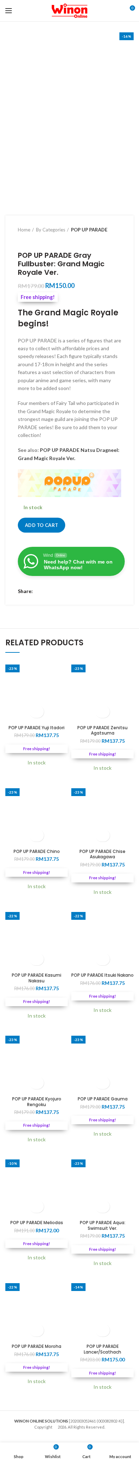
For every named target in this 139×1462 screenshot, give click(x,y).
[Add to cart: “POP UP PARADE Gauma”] (102, 1083)
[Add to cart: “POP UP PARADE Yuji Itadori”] (36, 711)
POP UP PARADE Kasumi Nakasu (36, 977)
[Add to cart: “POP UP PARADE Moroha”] (36, 1330)
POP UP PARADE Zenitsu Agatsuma (102, 730)
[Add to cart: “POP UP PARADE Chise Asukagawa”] (102, 835)
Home (24, 230)
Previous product (21, 240)
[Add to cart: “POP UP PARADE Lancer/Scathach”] (102, 1330)
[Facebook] (40, 591)
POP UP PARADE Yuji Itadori (37, 728)
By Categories (50, 230)
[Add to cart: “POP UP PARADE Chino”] (36, 835)
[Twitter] (49, 591)
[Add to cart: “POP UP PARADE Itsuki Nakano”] (102, 959)
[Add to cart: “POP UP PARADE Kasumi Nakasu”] (36, 959)
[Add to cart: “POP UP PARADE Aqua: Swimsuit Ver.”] (102, 1206)
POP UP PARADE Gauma (103, 1099)
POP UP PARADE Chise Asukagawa (102, 854)
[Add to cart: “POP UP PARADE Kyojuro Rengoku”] (36, 1083)
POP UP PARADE (89, 230)
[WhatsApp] (57, 591)
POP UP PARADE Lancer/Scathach (102, 1349)
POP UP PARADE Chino (37, 851)
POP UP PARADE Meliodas (36, 1223)
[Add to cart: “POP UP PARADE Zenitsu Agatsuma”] (102, 711)
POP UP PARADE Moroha (36, 1346)
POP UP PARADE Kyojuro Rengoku (36, 1101)
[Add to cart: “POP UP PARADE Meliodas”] (36, 1206)
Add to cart (41, 525)
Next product (35, 240)
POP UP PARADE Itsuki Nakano (102, 975)
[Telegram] (66, 591)
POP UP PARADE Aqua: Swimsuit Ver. (102, 1225)
